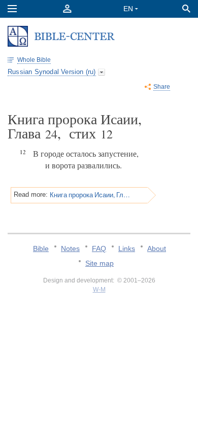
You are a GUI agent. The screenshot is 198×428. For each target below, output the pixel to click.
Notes (70, 248)
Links (126, 248)
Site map (99, 263)
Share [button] (161, 86)
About (156, 248)
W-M (99, 289)
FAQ (99, 248)
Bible (41, 248)
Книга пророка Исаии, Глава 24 (90, 194)
